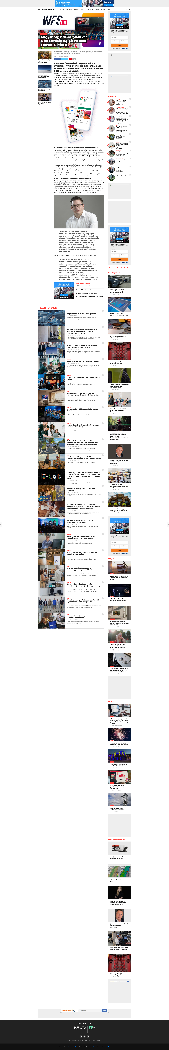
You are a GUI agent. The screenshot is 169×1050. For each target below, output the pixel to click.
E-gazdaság (68, 9)
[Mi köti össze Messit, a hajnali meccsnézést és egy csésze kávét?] (44, 58)
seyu (73, 302)
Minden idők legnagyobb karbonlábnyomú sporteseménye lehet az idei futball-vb (44, 75)
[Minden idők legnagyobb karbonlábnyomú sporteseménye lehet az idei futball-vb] (44, 72)
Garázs (97, 9)
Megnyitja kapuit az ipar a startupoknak (44, 90)
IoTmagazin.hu (106, 1046)
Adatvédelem (99, 1040)
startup (77, 302)
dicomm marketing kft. (73, 1046)
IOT (101, 9)
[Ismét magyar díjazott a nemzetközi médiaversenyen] (44, 100)
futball (66, 302)
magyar (70, 302)
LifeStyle (82, 9)
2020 (63, 302)
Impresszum (92, 1040)
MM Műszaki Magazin (97, 1046)
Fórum (108, 9)
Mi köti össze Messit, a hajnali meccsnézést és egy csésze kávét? (44, 61)
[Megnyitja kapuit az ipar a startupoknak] (44, 87)
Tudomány (76, 9)
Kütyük (62, 9)
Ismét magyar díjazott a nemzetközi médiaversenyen (44, 103)
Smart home (90, 9)
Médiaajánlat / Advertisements (80, 1040)
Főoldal (69, 1040)
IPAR (104, 9)
